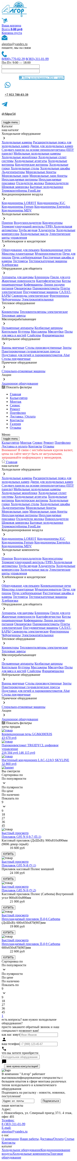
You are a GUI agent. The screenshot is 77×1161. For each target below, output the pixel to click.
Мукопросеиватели (48, 253)
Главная (15, 394)
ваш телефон (11, 1044)
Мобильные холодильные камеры (37, 153)
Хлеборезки (10, 264)
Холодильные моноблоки (19, 157)
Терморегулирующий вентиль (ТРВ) (28, 226)
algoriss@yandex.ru (15, 44)
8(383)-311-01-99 (37, 59)
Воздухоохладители (27, 222)
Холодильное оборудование (21, 1150)
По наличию (10, 794)
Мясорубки (56, 331)
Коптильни (9, 331)
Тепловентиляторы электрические (44, 311)
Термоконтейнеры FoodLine (21, 190)
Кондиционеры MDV (17, 210)
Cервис (15, 405)
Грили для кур (60, 277)
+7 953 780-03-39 (16, 94)
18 (3, 814)
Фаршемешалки (53, 335)
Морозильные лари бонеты (48, 175)
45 (3, 825)
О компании (10, 1139)
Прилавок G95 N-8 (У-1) (19, 865)
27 (3, 818)
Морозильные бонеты (41, 172)
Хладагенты (46, 230)
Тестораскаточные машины (48, 261)
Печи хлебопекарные (27, 257)
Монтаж (15, 401)
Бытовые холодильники (46, 187)
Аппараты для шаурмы (18, 277)
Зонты (67, 347)
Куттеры (24, 331)
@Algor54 (9, 113)
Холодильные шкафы (55, 168)
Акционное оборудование (20, 383)
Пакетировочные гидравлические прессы (31, 351)
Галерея (15, 424)
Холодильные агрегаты (30, 161)
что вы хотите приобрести (20, 1053)
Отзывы (15, 427)
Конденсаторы (52, 222)
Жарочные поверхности (18, 281)
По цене (7, 791)
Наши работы (29, 1139)
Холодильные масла (34, 234)
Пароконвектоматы (46, 288)
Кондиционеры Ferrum (17, 206)
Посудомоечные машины (40, 292)
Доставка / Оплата (23, 416)
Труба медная (27, 230)
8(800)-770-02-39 (13, 59)
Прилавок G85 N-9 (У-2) (19, 890)
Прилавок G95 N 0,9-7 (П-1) (21, 836)
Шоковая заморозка (15, 187)
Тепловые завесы (14, 315)
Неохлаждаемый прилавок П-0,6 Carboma (31, 919)
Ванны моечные (13, 347)
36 (3, 822)
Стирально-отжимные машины (23, 371)
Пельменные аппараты (18, 328)
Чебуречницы (11, 299)
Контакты (17, 420)
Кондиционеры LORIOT (19, 203)
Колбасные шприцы (48, 328)
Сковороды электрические (30, 295)
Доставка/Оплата (52, 1139)
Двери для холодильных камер (51, 146)
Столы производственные (43, 347)
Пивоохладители (57, 183)
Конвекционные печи (55, 250)
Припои (7, 222)
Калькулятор (19, 398)
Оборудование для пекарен (21, 250)
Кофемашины (33, 284)
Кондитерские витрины (31, 164)
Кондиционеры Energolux (52, 206)
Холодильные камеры (17, 142)
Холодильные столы (25, 168)
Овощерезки (23, 288)
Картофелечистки (48, 281)
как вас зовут (11, 1034)
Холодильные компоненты (31, 1153)
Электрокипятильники (38, 299)
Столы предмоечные (16, 358)
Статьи (69, 1139)
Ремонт (15, 409)
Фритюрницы (59, 295)
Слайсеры (34, 335)
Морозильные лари (15, 175)
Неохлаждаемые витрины (20, 179)
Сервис (37, 442)
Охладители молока (30, 183)
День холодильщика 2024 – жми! (43, 77)
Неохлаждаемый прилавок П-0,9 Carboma (31, 944)
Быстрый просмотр (15, 833)
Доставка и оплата (15, 446)
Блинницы (41, 277)
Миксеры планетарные (18, 253)
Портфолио (18, 412)
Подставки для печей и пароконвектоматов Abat (36, 355)
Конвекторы (10, 311)
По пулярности (12, 787)
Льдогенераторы (13, 172)
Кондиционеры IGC (51, 203)
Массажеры (39, 331)
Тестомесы (20, 261)
